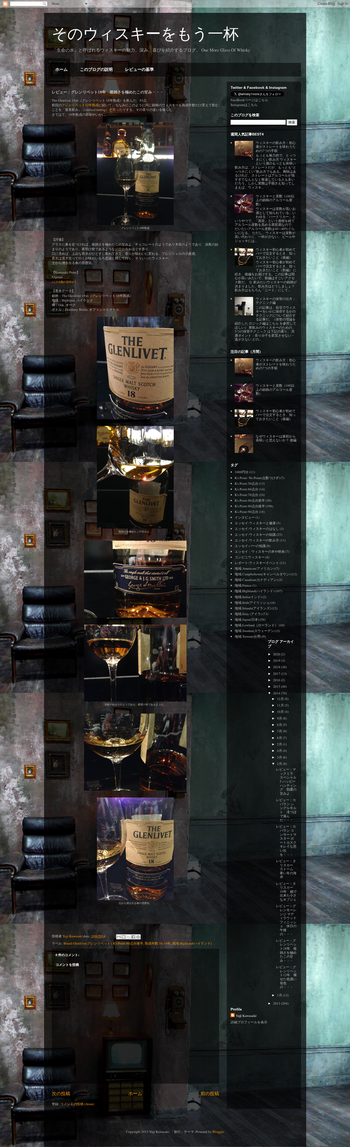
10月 (281, 711)
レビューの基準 (139, 69)
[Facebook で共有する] (133, 936)
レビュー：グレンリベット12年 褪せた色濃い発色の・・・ (286, 977)
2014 (277, 693)
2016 (277, 680)
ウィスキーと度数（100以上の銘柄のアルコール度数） (275, 200)
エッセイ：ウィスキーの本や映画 (260, 551)
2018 (277, 667)
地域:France (243, 585)
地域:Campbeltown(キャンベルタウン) (263, 574)
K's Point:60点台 (246, 489)
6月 (280, 737)
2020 (277, 654)
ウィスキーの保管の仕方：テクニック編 (276, 300)
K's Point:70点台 (246, 494)
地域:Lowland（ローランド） (256, 625)
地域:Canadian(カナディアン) (256, 579)
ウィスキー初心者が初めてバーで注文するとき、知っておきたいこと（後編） (276, 253)
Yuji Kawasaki (246, 1015)
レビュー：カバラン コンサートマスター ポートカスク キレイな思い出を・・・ (288, 840)
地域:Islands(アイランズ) (253, 608)
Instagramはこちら (244, 104)
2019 (277, 660)
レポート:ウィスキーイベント (257, 562)
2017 (277, 673)
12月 (281, 698)
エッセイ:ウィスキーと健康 (255, 523)
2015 (277, 686)
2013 (277, 1003)
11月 (281, 705)
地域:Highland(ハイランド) (192, 943)
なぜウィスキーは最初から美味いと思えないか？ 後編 (276, 438)
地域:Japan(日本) (247, 619)
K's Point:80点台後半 (128, 943)
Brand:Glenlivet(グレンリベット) (87, 943)
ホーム (61, 69)
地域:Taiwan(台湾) (248, 636)
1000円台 (242, 472)
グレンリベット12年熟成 (80, 105)
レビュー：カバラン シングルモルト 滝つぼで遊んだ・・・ (286, 810)
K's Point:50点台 (246, 483)
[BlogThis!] (123, 936)
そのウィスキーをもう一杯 (145, 33)
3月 (280, 757)
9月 (280, 718)
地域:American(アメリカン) (254, 568)
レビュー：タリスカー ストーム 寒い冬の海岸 (286, 869)
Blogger (217, 1131)
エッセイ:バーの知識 (250, 545)
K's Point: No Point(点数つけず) (257, 477)
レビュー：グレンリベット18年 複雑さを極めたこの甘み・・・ (286, 950)
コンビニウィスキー (250, 557)
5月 (280, 744)
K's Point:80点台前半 (250, 500)
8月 (280, 724)
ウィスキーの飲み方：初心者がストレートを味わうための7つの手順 (276, 146)
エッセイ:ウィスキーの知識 (255, 534)
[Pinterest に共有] (138, 936)
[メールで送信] (118, 936)
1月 (280, 995)
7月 (280, 731)
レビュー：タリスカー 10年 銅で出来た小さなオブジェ (286, 891)
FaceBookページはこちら (249, 100)
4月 (280, 750)
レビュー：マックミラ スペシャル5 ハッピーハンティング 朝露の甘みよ (286, 781)
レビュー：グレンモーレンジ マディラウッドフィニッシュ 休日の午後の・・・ (286, 919)
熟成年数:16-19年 (158, 943)
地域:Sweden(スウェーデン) (255, 630)
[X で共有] (128, 936)
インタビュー (245, 517)
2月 (280, 763)
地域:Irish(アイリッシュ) (253, 602)
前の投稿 (210, 1093)
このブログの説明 (96, 69)
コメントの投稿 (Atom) (77, 1104)
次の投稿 (61, 1093)
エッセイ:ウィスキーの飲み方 (257, 540)
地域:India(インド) (248, 597)
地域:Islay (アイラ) (248, 613)
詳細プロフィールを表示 (249, 1022)
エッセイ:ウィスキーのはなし (257, 528)
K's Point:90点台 (246, 511)
